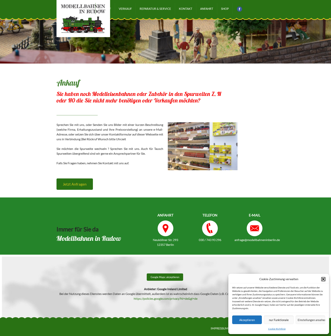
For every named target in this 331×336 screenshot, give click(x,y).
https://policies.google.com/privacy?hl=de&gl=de (165, 298)
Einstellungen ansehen (311, 320)
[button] (323, 279)
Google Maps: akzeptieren (165, 277)
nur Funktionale (279, 320)
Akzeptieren (247, 320)
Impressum (219, 328)
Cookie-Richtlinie (277, 328)
